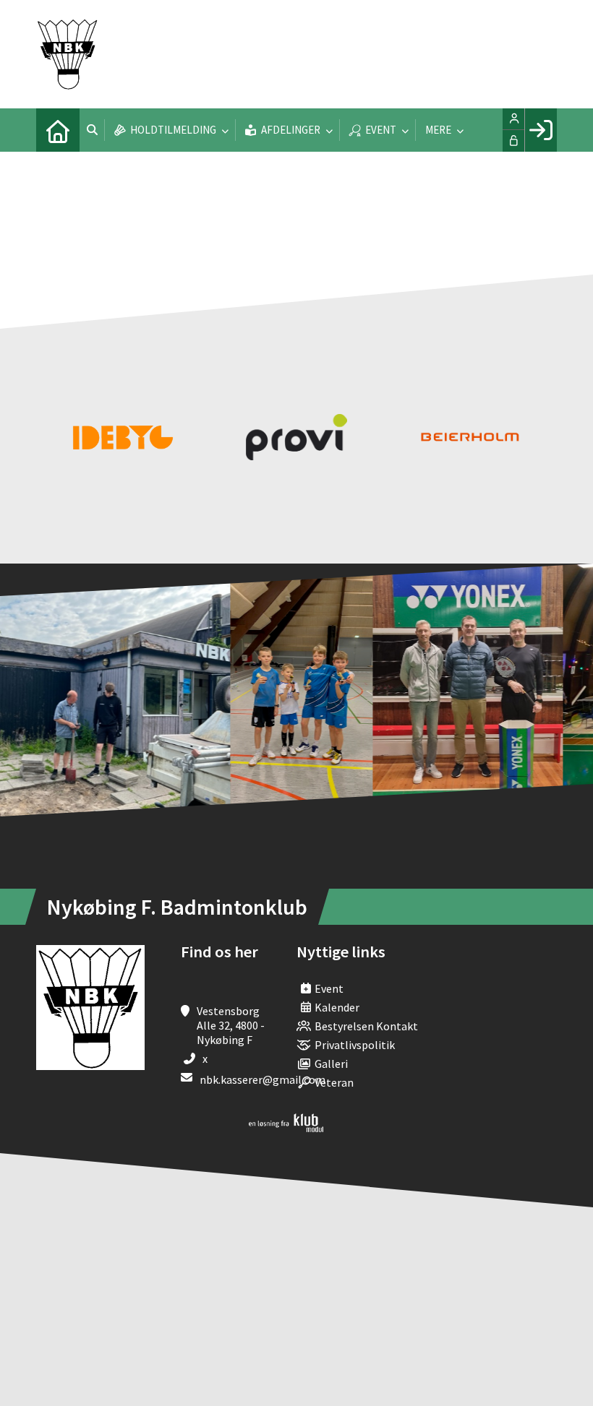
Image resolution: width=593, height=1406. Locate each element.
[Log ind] (540, 130)
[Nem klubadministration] (286, 1128)
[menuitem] (58, 130)
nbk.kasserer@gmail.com (262, 1079)
